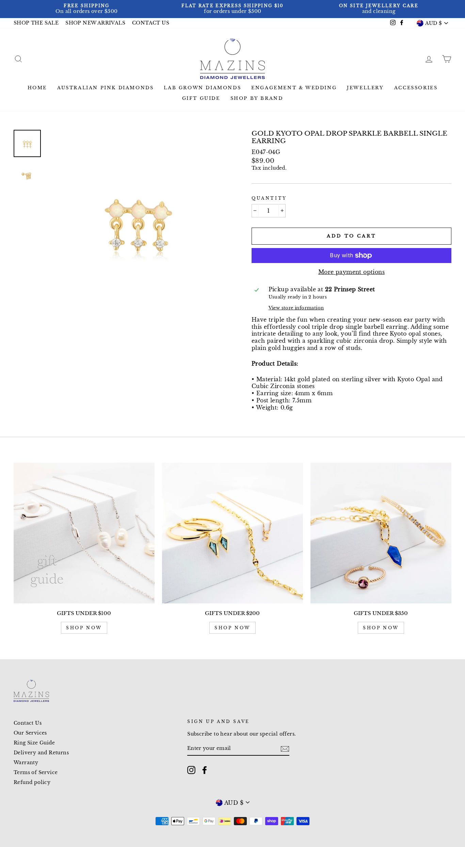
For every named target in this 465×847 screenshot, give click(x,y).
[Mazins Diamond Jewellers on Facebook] (205, 770)
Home (37, 88)
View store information (296, 307)
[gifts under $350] (380, 533)
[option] (87, 9)
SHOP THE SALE (36, 23)
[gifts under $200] (232, 533)
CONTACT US (150, 23)
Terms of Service (36, 772)
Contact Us (28, 723)
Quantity (269, 198)
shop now (84, 627)
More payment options (351, 271)
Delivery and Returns (41, 753)
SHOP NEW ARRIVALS (95, 23)
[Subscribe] (284, 749)
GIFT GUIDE (201, 98)
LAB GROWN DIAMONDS (202, 88)
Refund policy (32, 782)
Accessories (416, 88)
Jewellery (365, 88)
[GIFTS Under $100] (84, 533)
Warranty (26, 763)
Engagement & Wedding (294, 88)
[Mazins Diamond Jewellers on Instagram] (191, 770)
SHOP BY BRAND (256, 98)
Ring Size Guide (34, 743)
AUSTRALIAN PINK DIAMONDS (105, 88)
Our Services (30, 733)
